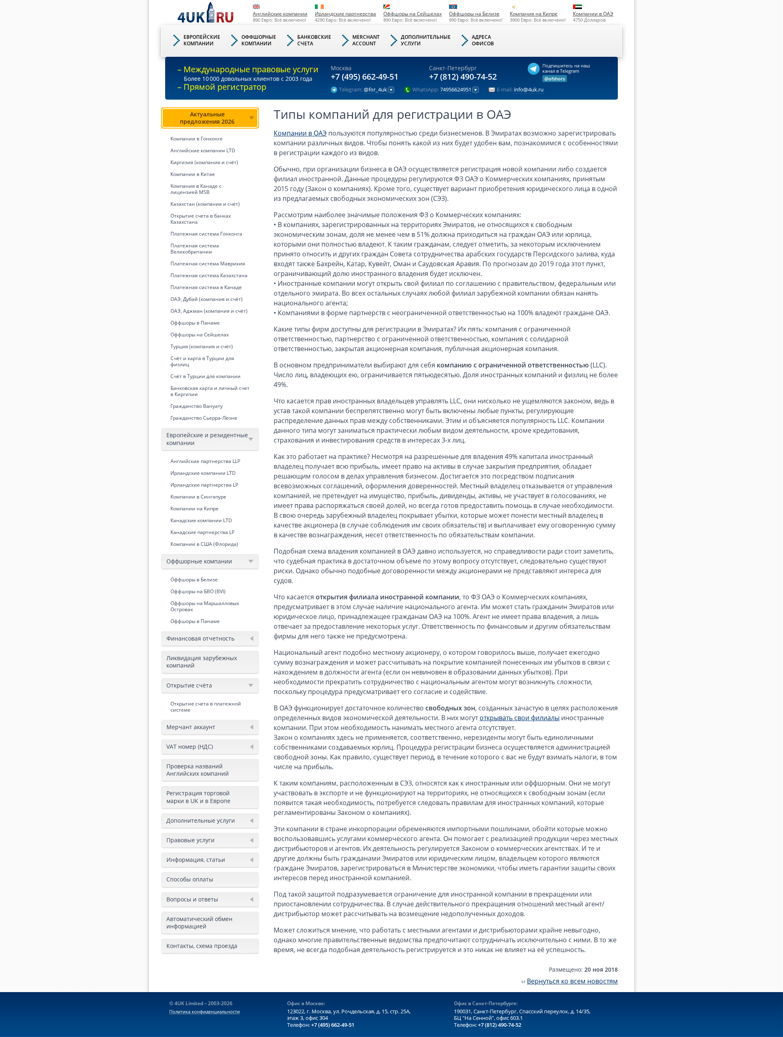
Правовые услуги (190, 840)
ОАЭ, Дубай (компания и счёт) (206, 299)
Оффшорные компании (199, 561)
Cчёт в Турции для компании (205, 376)
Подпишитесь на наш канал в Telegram (566, 68)
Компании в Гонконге (196, 138)
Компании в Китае (192, 174)
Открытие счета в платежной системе (205, 706)
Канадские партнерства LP (202, 532)
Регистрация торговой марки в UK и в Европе (198, 796)
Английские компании (280, 13)
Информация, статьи (195, 859)
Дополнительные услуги (200, 820)
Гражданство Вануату (196, 406)
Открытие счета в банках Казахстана (200, 218)
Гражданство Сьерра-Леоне (203, 417)
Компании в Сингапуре (198, 496)
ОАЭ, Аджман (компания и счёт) (209, 310)
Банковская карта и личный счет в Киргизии (210, 391)
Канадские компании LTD (201, 520)
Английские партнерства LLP (205, 461)
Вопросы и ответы (192, 899)
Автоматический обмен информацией (199, 922)
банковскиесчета (314, 40)
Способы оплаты (189, 879)
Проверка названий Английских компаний (197, 769)
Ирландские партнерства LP (204, 484)
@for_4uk (375, 90)
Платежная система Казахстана (209, 275)
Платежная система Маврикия (207, 263)
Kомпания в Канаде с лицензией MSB (195, 189)
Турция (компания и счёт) (201, 346)
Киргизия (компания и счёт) (204, 162)
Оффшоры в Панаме (195, 322)
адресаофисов (483, 40)
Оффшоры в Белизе (194, 579)
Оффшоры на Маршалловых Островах (204, 606)
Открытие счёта (189, 685)
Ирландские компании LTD (203, 473)
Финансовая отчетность (200, 638)
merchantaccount (366, 40)
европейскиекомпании (202, 40)
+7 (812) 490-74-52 (463, 77)
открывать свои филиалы (520, 717)
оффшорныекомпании (258, 40)
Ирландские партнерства (345, 13)
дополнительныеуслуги (426, 40)
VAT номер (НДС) (189, 746)
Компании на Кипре (194, 508)
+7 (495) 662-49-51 (364, 77)
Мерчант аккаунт (190, 727)
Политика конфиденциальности (204, 1012)
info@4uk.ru (529, 90)
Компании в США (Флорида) (204, 544)
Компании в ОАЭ (593, 13)
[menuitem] (210, 265)
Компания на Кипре (533, 13)
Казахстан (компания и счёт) (205, 203)
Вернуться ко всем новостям (572, 981)
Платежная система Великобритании (194, 248)
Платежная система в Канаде (206, 287)
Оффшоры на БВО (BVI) (198, 591)
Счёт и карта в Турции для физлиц (202, 361)
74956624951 (455, 90)
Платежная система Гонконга (206, 233)
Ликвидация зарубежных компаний (201, 661)
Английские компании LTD (202, 150)
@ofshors (554, 79)
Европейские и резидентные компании (207, 438)
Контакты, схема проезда (201, 946)
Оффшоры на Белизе (474, 13)
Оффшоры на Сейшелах (412, 13)
